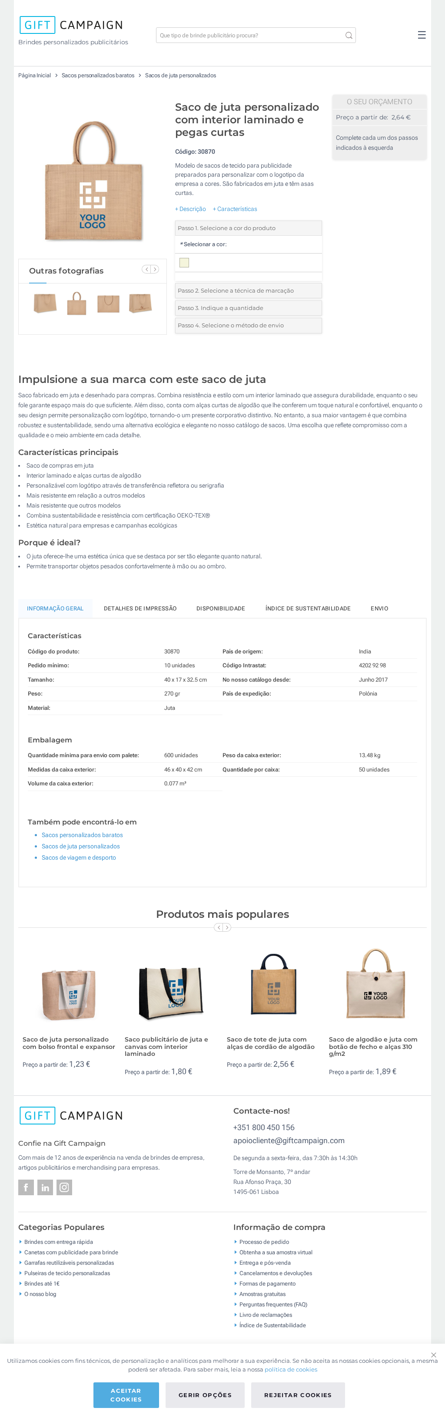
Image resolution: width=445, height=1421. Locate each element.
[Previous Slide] (146, 269)
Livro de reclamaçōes (265, 1315)
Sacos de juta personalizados (180, 75)
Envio (379, 608)
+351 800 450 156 (264, 1127)
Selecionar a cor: (203, 244)
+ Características (235, 208)
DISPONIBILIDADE (221, 608)
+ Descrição (190, 208)
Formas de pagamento (267, 1283)
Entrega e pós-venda (265, 1262)
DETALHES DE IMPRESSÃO (140, 608)
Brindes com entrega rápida (58, 1242)
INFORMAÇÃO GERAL (55, 608)
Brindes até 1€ (42, 1283)
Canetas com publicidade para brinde (71, 1252)
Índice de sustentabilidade (308, 608)
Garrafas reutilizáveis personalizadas (69, 1262)
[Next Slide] (154, 269)
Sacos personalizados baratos (99, 75)
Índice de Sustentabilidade (272, 1325)
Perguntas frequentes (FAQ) (273, 1304)
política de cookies (291, 1369)
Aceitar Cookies (126, 1395)
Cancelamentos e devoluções (275, 1273)
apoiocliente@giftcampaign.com (289, 1140)
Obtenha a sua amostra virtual (275, 1252)
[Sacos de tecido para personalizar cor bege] (92, 177)
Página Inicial (35, 75)
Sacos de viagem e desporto (79, 857)
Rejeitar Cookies (298, 1394)
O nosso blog (40, 1294)
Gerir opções (205, 1394)
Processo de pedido (264, 1242)
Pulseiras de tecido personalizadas (67, 1273)
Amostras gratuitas (262, 1294)
